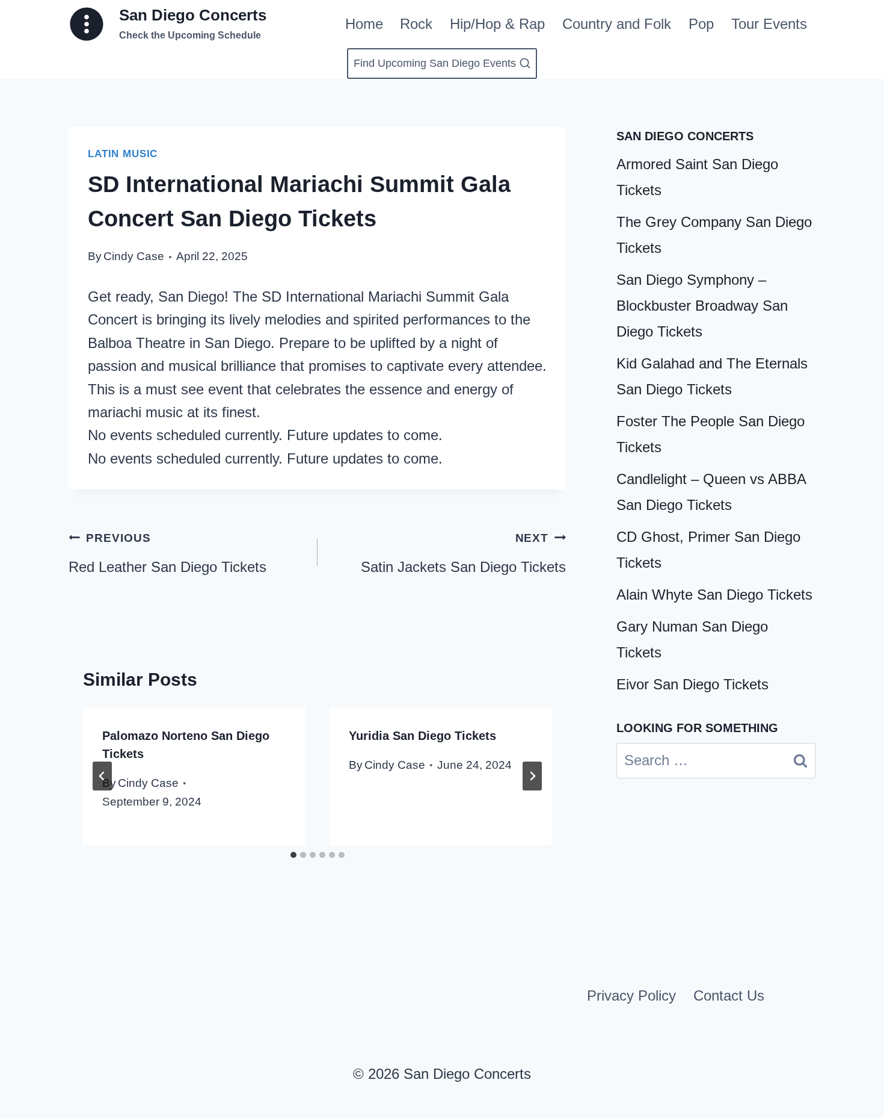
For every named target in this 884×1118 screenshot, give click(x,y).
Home (364, 24)
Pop (701, 24)
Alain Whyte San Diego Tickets (714, 594)
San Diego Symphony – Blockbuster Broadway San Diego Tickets (702, 306)
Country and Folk (616, 24)
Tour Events (769, 24)
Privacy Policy (631, 995)
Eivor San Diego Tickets (692, 684)
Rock (416, 24)
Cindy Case (133, 256)
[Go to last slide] (102, 776)
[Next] (532, 776)
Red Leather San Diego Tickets (167, 553)
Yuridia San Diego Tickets (422, 735)
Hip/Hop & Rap (497, 24)
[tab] (293, 855)
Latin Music (123, 154)
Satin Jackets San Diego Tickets (463, 553)
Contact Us (728, 995)
